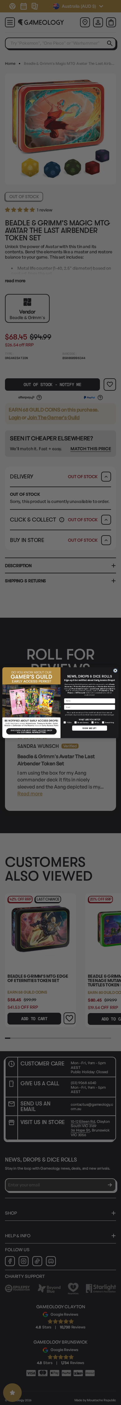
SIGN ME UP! (89, 728)
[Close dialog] (115, 670)
